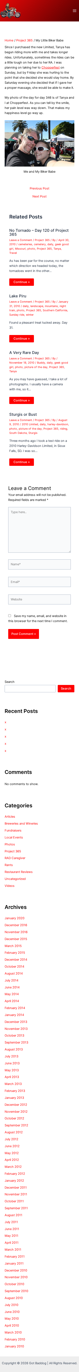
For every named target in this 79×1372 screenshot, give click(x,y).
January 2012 (14, 1181)
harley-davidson (57, 424)
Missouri (20, 248)
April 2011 (12, 1243)
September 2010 (16, 1291)
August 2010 (14, 1298)
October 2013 (14, 1035)
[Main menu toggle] (74, 10)
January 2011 (14, 1263)
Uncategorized (15, 879)
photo (31, 248)
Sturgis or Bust (23, 414)
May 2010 (12, 1318)
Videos (10, 886)
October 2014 (14, 966)
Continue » (21, 282)
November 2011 (16, 1194)
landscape (36, 306)
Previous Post (39, 188)
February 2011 (15, 1256)
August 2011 (13, 1215)
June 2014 (12, 987)
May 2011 (11, 1236)
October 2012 (14, 1118)
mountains (51, 306)
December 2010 (16, 1270)
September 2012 (16, 1125)
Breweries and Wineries (21, 823)
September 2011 (16, 1208)
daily (50, 244)
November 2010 (16, 1277)
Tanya (57, 248)
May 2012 (12, 1153)
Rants (9, 865)
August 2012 (14, 1132)
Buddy (41, 362)
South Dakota (18, 432)
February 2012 (15, 1174)
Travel (13, 252)
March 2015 (13, 946)
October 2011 (14, 1201)
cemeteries (25, 244)
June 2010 (12, 1312)
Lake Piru (17, 296)
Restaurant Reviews (19, 872)
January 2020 (14, 918)
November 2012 (16, 1112)
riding (63, 428)
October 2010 (14, 1284)
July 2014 (11, 980)
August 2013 (14, 1049)
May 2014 (12, 994)
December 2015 (16, 939)
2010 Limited (30, 424)
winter (30, 314)
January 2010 (14, 1346)
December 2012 (16, 1105)
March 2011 (13, 1249)
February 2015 (15, 953)
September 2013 (16, 1042)
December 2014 (16, 959)
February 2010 (15, 1339)
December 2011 (16, 1187)
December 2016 (16, 925)
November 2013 (16, 1029)
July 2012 (11, 1139)
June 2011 (12, 1229)
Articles (10, 816)
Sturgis (32, 432)
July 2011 (11, 1222)
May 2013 (12, 1070)
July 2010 (11, 1305)
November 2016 (16, 932)
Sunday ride (16, 314)
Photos (10, 844)
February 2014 (15, 1008)
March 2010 (13, 1332)
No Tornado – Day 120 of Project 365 (39, 232)
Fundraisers (13, 830)
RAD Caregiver (15, 858)
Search (10, 682)
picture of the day (35, 367)
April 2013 (12, 1077)
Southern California (55, 310)
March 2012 (13, 1167)
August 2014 (14, 973)
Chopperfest (51, 67)
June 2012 (12, 1146)
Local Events (14, 837)
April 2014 (12, 1001)
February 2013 (15, 1091)
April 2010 (12, 1325)
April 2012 (12, 1160)
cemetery (40, 244)
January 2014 (14, 1015)
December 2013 (16, 1022)
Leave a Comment (20, 240)
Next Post (39, 196)
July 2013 (11, 1056)
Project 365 (42, 240)
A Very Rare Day (24, 352)
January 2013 (14, 1098)
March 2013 (13, 1084)
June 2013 (12, 1063)
